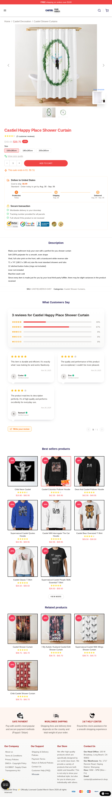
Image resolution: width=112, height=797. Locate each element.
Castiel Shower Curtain (23, 647)
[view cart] (107, 10)
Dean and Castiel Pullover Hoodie (89, 489)
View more (56, 597)
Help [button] (107, 794)
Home (7, 21)
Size (6, 146)
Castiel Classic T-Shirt (22, 580)
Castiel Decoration (22, 21)
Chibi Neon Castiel (23, 489)
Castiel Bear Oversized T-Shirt (89, 533)
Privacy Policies (12, 759)
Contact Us (36, 766)
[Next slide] (103, 65)
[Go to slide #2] (63, 112)
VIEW (22, 484)
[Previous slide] (8, 65)
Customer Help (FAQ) (41, 770)
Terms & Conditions (13, 756)
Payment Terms (38, 759)
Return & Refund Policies (42, 763)
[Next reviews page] (101, 429)
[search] (99, 10)
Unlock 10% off (5, 784)
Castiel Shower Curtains (45, 21)
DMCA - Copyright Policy (15, 763)
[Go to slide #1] (48, 112)
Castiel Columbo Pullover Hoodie (56, 489)
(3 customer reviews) (25, 136)
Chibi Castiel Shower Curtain (22, 693)
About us (9, 752)
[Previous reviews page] (88, 429)
